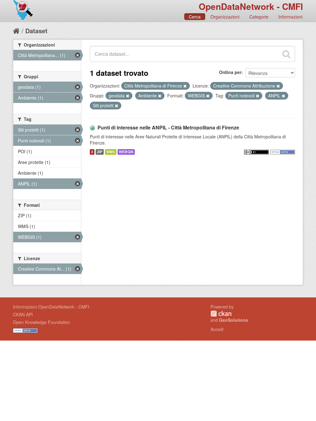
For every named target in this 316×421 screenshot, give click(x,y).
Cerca (195, 17)
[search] (286, 54)
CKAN (220, 313)
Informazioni (290, 17)
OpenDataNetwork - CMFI (251, 6)
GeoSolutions (233, 320)
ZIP (99, 151)
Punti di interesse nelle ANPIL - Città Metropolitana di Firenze (168, 127)
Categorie (258, 17)
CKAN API (23, 314)
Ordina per (230, 72)
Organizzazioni (224, 17)
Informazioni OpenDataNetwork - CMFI (51, 307)
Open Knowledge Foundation (41, 322)
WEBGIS (126, 151)
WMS (110, 151)
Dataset (36, 30)
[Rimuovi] (185, 86)
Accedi (216, 329)
